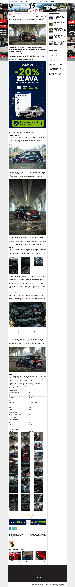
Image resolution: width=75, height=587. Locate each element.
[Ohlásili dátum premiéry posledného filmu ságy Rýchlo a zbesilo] (27, 555)
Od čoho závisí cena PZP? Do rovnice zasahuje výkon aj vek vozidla (56, 74)
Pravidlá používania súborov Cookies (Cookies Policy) (58, 584)
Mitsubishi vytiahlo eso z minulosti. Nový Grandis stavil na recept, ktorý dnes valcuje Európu (14, 562)
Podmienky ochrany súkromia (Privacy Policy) (49, 585)
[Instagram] (37, 577)
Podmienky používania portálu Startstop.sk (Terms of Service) (39, 584)
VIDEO (31, 1)
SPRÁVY (21, 1)
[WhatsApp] (15, 528)
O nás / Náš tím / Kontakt (62, 582)
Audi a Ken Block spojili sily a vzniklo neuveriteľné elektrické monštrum (38, 535)
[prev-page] (44, 549)
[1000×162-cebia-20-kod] (27, 522)
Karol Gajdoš (51, 55)
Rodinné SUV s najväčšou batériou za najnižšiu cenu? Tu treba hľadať (56, 64)
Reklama (55, 582)
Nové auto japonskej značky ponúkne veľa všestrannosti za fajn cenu (40, 561)
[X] (13, 528)
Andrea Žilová (51, 60)
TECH (47, 1)
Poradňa (41, 1)
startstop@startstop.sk (40, 575)
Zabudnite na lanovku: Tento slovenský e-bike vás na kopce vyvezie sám (57, 58)
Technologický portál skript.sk (61, 585)
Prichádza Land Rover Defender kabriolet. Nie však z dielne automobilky (16, 535)
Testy (26, 1)
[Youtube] (40, 577)
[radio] (23, 515)
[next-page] (45, 549)
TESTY (13, 13)
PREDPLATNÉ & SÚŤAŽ (49, 582)
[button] (65, 1)
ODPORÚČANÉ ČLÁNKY (13, 549)
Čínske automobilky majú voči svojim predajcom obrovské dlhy (56, 69)
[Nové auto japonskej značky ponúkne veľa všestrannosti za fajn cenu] (40, 555)
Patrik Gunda (19, 541)
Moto (36, 1)
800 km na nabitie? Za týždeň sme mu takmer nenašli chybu (57, 53)
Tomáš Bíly (50, 70)
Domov (10, 13)
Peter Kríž (50, 65)
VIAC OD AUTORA (21, 549)
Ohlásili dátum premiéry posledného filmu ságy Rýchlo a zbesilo (27, 561)
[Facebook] (10, 528)
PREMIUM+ (52, 1)
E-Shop (58, 1)
